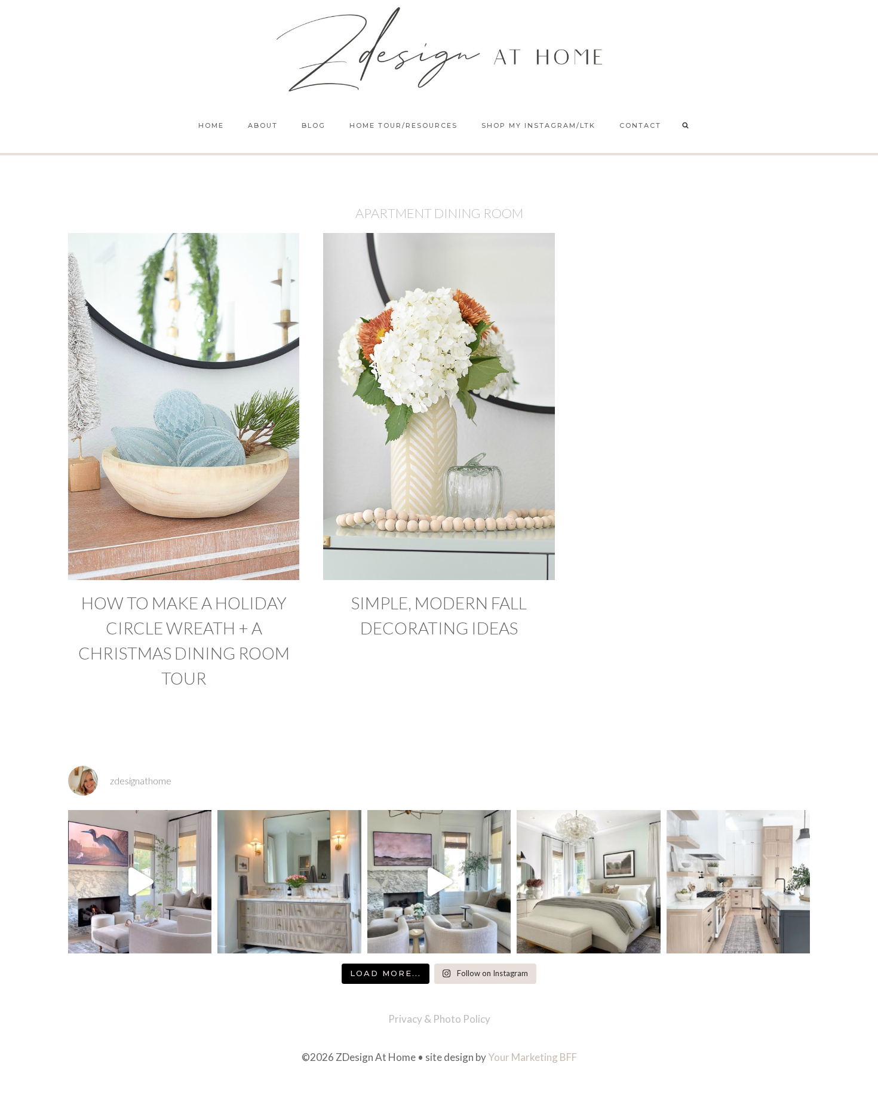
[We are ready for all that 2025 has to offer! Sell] (139, 881)
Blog (314, 125)
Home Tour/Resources (403, 125)
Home (211, 125)
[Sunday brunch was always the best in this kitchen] (738, 881)
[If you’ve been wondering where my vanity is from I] (289, 881)
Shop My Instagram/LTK (538, 125)
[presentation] (183, 406)
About (263, 125)
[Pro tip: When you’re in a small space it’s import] (588, 881)
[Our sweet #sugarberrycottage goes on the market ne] (439, 881)
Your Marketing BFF (532, 1057)
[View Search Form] (685, 126)
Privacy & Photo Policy (439, 1019)
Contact (640, 125)
